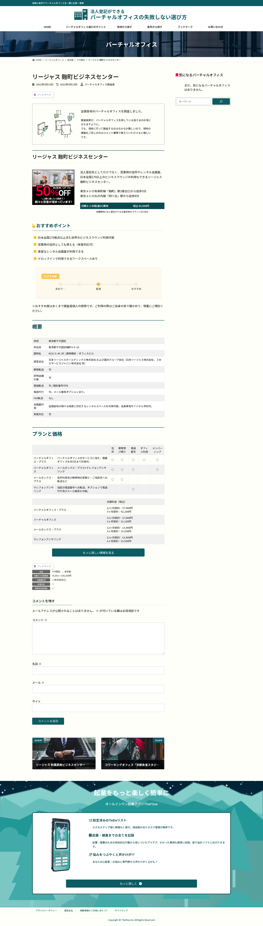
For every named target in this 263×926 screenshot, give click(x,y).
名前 (37, 664)
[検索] (221, 101)
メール (38, 682)
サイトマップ (121, 910)
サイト (36, 701)
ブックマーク (44, 94)
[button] (98, 552)
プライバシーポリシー (46, 910)
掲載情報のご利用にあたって (94, 910)
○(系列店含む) (59, 579)
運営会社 (68, 910)
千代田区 (56, 571)
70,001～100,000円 (61, 575)
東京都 (67, 571)
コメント (39, 620)
